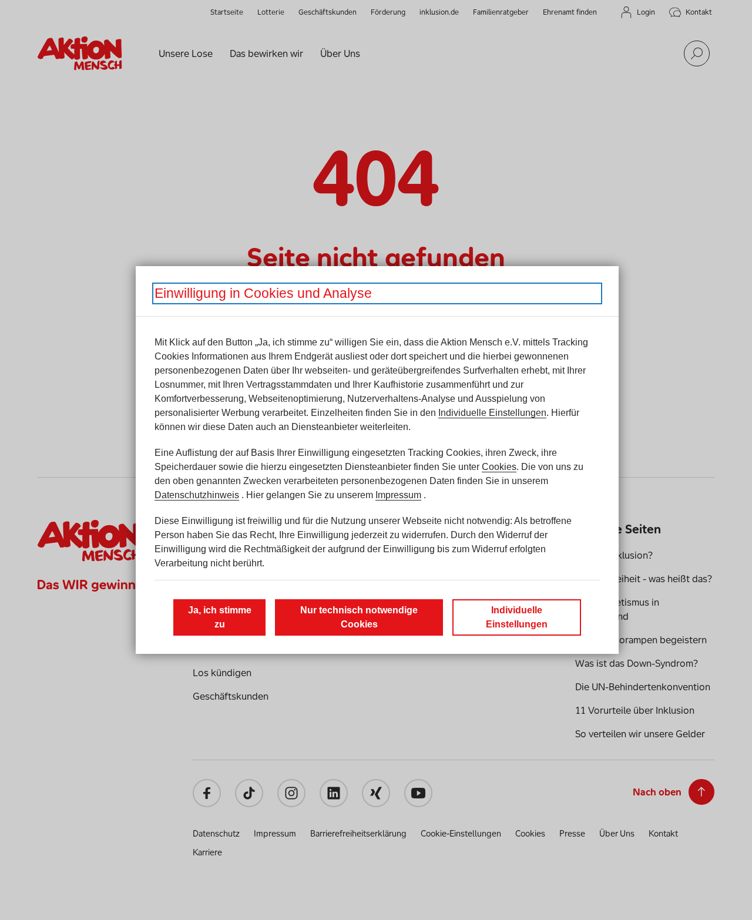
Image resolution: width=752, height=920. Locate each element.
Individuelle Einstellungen (492, 413)
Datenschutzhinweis (197, 495)
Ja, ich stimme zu (219, 617)
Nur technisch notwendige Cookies (359, 617)
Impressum (398, 495)
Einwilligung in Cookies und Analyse (263, 293)
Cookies (499, 467)
